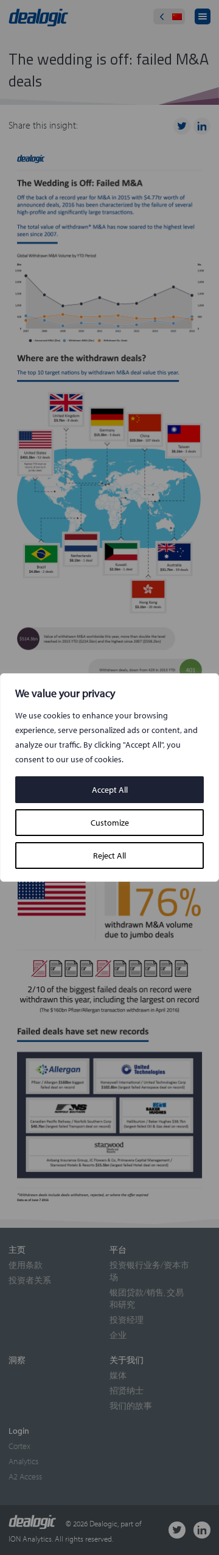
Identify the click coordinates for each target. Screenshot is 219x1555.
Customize (110, 822)
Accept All (110, 789)
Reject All (109, 855)
